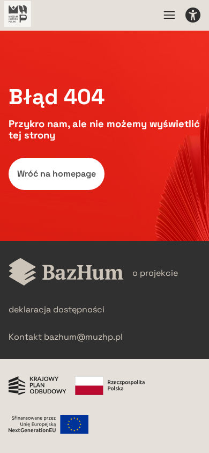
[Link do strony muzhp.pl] (17, 15)
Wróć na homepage (56, 173)
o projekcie (155, 273)
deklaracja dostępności (56, 309)
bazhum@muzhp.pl (83, 336)
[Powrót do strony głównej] (66, 273)
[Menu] (169, 15)
